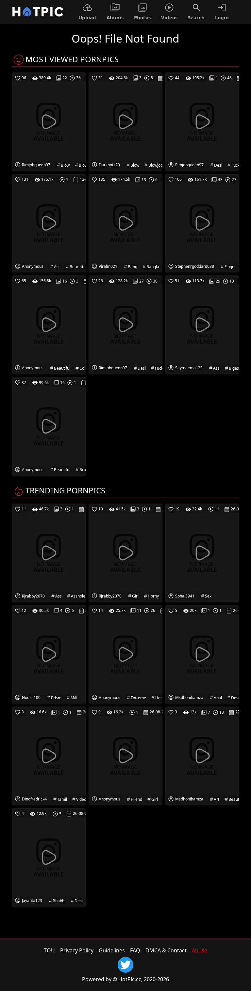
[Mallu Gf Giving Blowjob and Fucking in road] (126, 121)
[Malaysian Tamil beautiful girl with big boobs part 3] (202, 755)
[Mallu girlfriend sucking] (126, 755)
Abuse (199, 950)
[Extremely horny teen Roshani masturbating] (126, 653)
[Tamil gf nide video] (49, 755)
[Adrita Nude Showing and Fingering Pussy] (202, 222)
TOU (49, 950)
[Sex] (202, 552)
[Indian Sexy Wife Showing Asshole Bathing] (49, 552)
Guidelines (112, 950)
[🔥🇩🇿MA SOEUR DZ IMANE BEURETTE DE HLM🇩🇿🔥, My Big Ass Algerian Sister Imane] (49, 222)
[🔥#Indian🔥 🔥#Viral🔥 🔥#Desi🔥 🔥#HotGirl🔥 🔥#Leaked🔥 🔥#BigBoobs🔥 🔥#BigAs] (202, 324)
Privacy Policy (76, 950)
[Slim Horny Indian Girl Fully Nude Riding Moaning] (126, 552)
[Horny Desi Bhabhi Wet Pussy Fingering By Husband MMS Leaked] (49, 857)
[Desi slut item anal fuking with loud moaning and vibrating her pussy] (202, 653)
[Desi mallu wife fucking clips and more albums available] (202, 121)
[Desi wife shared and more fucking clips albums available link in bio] (126, 324)
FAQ (135, 950)
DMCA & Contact (166, 950)
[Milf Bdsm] (49, 653)
